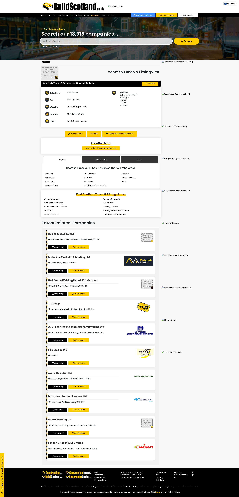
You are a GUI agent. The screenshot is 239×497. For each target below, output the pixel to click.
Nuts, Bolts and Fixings (53, 203)
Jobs (103, 15)
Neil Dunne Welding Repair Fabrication (72, 280)
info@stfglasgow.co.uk (77, 121)
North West (50, 177)
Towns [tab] (139, 159)
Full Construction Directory (114, 214)
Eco (71, 15)
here (157, 492)
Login (95, 134)
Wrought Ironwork (51, 199)
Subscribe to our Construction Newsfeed (2, 474)
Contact (111, 15)
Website (151, 83)
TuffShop (54, 303)
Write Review (76, 134)
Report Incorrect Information (121, 134)
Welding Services (110, 206)
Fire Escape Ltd (57, 350)
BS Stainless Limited (61, 234)
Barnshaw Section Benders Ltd (67, 396)
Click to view (72, 92)
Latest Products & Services (132, 477)
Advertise (95, 15)
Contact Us (99, 475)
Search (187, 41)
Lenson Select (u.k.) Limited (65, 443)
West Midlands (51, 185)
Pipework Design (51, 214)
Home (43, 15)
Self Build (52, 15)
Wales (124, 181)
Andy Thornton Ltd (60, 373)
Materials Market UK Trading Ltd (69, 257)
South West (89, 181)
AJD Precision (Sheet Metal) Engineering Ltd (76, 326)
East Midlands (89, 173)
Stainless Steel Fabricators (55, 206)
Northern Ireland (129, 177)
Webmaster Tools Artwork (132, 472)
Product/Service (51, 46)
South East (49, 181)
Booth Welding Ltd (60, 419)
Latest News (99, 477)
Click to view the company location (100, 148)
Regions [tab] (62, 159)
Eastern (125, 173)
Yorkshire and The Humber (95, 185)
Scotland (49, 173)
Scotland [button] (231, 3)
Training (78, 15)
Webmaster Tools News (131, 475)
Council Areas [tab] (101, 159)
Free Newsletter (188, 15)
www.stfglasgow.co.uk (76, 107)
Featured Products (144, 15)
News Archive (100, 480)
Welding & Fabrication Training (116, 210)
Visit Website (79, 247)
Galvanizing (108, 203)
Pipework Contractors (112, 199)
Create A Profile (181, 475)
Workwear (48, 210)
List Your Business (166, 15)
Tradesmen (63, 15)
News (86, 15)
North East (88, 177)
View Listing (58, 247)
